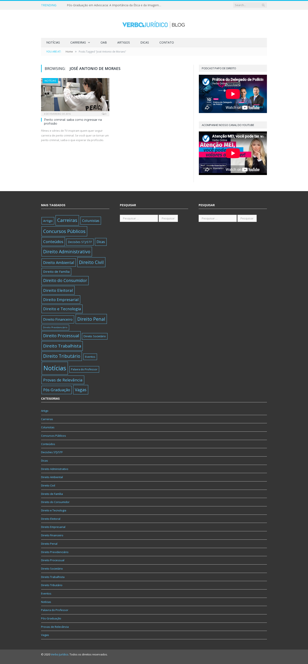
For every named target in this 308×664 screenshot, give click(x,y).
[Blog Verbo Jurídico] (154, 23)
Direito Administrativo (66, 251)
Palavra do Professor (84, 369)
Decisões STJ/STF (80, 242)
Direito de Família (56, 271)
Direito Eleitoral (58, 290)
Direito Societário (95, 336)
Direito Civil (91, 262)
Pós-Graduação (56, 389)
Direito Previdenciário (55, 327)
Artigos (123, 42)
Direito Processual (61, 335)
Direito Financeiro (57, 319)
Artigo (48, 221)
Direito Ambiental (58, 262)
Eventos (90, 357)
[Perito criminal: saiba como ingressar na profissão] (75, 96)
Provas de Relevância (63, 379)
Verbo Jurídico (59, 654)
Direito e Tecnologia (62, 308)
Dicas (144, 42)
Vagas (81, 389)
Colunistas (90, 220)
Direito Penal (91, 319)
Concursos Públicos (64, 231)
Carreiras (78, 42)
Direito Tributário (61, 356)
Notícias (53, 42)
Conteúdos (53, 241)
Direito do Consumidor (65, 280)
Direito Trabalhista (62, 346)
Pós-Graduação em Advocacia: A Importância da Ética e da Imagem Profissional (115, 5)
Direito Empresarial (61, 299)
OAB (104, 42)
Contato (166, 42)
